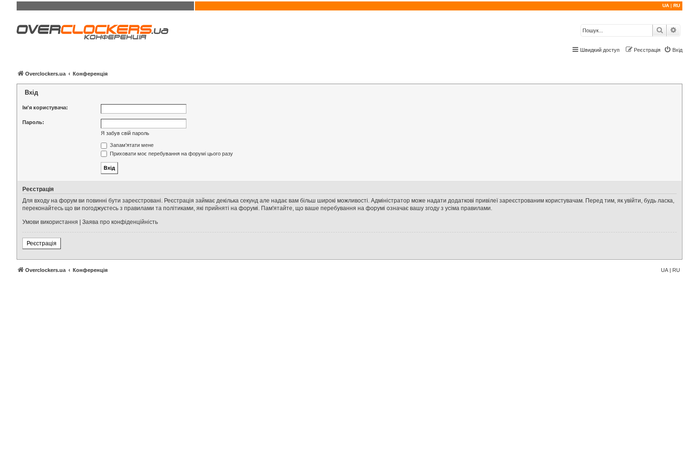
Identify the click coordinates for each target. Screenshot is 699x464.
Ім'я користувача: (45, 107)
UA (665, 5)
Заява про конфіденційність (120, 222)
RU (676, 5)
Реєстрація (42, 243)
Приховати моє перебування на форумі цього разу (170, 153)
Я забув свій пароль (125, 133)
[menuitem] (673, 50)
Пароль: (33, 122)
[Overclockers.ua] (92, 32)
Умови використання (50, 222)
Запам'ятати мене (131, 145)
